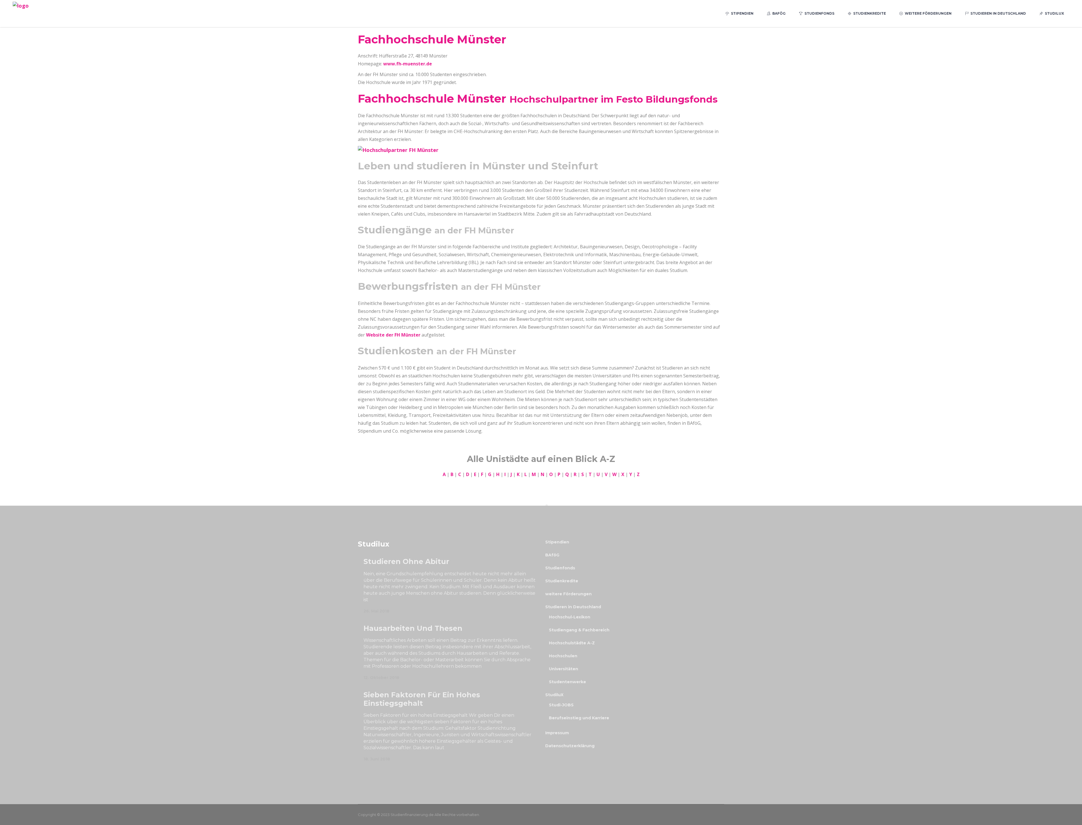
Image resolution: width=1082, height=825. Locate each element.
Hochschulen (563, 655)
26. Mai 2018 (376, 611)
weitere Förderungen (568, 593)
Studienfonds (560, 567)
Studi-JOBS (561, 704)
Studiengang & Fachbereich (579, 629)
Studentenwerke (567, 681)
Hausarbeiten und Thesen (412, 628)
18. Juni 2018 (376, 759)
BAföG (552, 555)
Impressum (557, 732)
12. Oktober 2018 (381, 677)
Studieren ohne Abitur (406, 561)
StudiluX (554, 694)
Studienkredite (561, 580)
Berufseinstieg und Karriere (579, 717)
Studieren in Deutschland (573, 606)
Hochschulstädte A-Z (572, 642)
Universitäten (563, 668)
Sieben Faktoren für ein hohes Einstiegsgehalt (421, 699)
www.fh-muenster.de (407, 64)
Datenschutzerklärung (570, 745)
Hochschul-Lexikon (569, 617)
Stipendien (557, 542)
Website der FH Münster (393, 335)
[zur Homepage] (398, 150)
